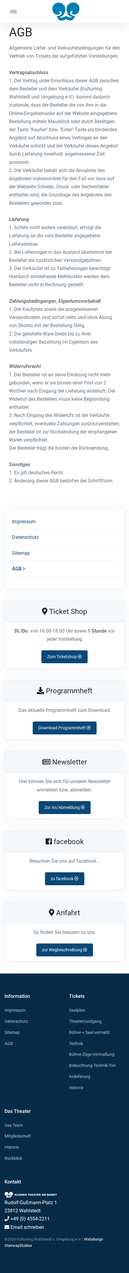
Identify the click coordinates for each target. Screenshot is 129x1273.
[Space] (64, 11)
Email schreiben (26, 1227)
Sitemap (21, 553)
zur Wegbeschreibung (62, 949)
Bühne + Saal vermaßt (89, 1032)
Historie (76, 1087)
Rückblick (13, 1158)
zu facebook (62, 878)
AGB (17, 569)
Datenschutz (25, 537)
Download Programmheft (62, 727)
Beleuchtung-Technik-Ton (92, 1065)
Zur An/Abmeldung (62, 807)
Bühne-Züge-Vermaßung (92, 1054)
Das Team (13, 1125)
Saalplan (77, 1010)
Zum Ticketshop (62, 656)
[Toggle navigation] (19, 11)
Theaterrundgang (85, 1021)
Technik (76, 1043)
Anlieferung (79, 1076)
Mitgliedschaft (17, 1136)
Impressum (24, 521)
